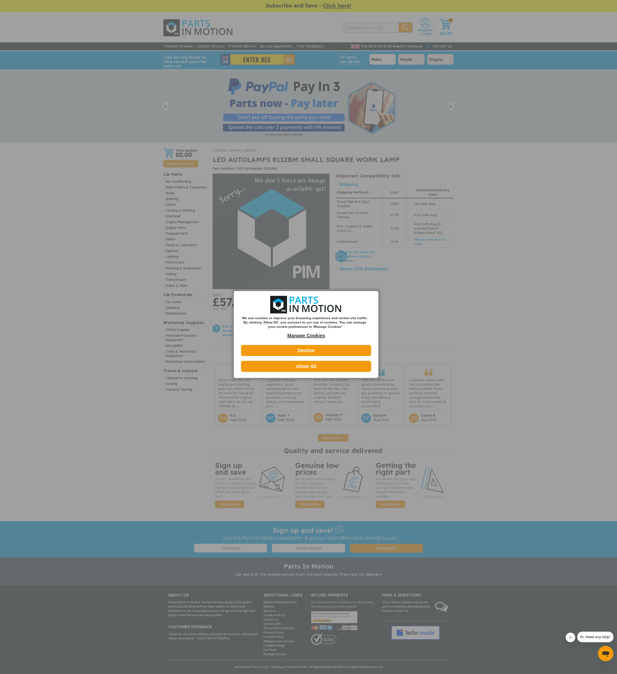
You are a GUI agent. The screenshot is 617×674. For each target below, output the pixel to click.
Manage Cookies (306, 335)
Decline (306, 350)
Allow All (306, 366)
